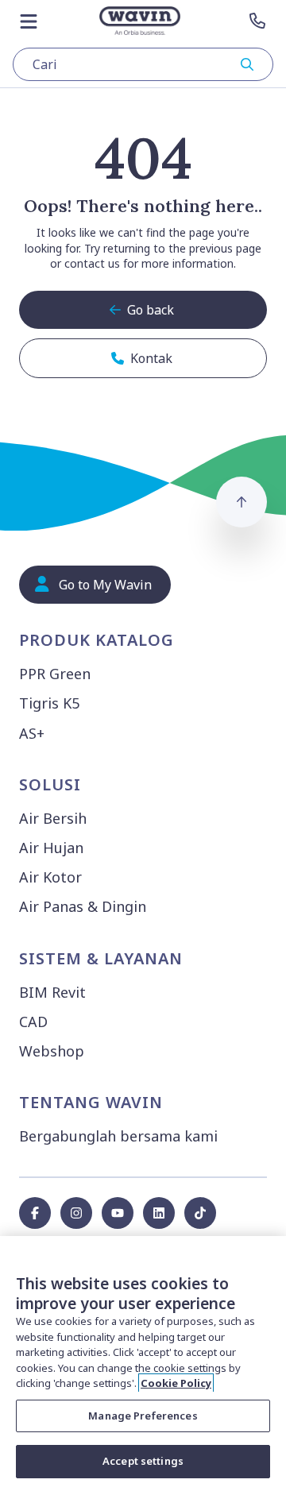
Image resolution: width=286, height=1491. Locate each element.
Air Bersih (53, 818)
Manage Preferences (142, 1415)
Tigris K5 (49, 703)
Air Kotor (50, 876)
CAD (33, 1021)
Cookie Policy (176, 1383)
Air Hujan (51, 847)
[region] (143, 1363)
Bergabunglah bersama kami (118, 1135)
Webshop (51, 1050)
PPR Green (55, 673)
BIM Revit (52, 992)
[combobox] (143, 64)
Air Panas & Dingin (82, 906)
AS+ (31, 733)
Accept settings (143, 1461)
